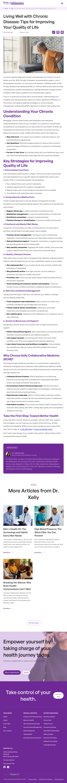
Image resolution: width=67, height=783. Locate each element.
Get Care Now (58, 695)
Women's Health (28, 720)
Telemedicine (27, 734)
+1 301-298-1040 (26, 429)
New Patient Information (51, 731)
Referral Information (50, 738)
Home (5, 716)
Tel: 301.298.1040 (8, 760)
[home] (13, 3)
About (5, 720)
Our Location (7, 731)
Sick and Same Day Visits (31, 724)
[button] (62, 3)
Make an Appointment (12, 672)
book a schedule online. (43, 429)
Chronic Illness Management (32, 727)
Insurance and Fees (50, 727)
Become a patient (49, 716)
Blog (4, 727)
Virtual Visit (47, 720)
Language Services (50, 745)
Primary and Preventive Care (32, 716)
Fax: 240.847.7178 (8, 763)
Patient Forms (48, 724)
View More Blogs (33, 623)
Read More (6, 552)
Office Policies (48, 734)
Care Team (6, 724)
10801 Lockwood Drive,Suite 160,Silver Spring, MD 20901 (11, 754)
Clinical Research (29, 731)
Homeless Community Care (32, 738)
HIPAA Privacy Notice (50, 741)
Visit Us (26, 672)
